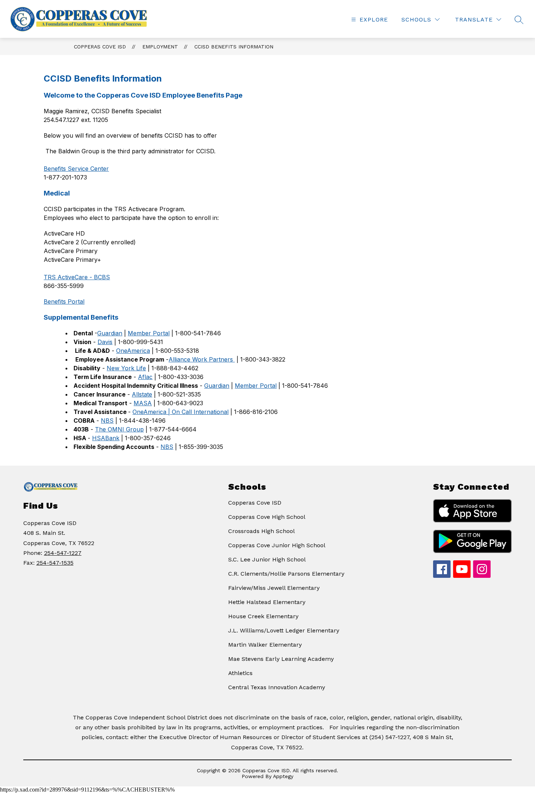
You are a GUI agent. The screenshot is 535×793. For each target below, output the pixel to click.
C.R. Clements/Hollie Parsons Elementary (286, 573)
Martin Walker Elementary (265, 644)
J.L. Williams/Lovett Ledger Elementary (283, 630)
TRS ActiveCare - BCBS (77, 277)
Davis (105, 342)
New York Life (126, 368)
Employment (160, 47)
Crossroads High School (261, 531)
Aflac (145, 376)
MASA (143, 403)
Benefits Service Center (76, 168)
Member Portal (149, 333)
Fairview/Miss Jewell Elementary (274, 587)
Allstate (142, 394)
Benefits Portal (64, 301)
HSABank (105, 438)
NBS (107, 420)
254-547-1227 (63, 552)
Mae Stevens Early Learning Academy (281, 658)
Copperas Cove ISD (100, 47)
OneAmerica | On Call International (180, 411)
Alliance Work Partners (202, 359)
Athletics (240, 673)
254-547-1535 (55, 562)
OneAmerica (133, 350)
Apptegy (283, 776)
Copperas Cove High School (266, 516)
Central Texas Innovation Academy (276, 687)
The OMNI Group (119, 429)
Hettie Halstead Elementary (266, 602)
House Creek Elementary (263, 616)
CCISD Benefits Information (233, 47)
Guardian (109, 333)
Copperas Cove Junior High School (276, 545)
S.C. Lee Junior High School (267, 559)
